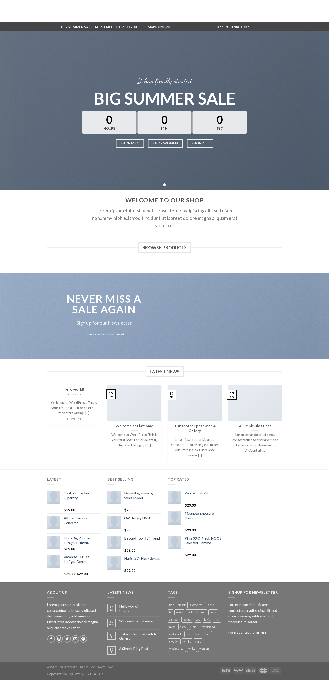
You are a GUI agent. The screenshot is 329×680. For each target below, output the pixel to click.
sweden (174, 641)
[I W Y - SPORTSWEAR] (164, 11)
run (188, 634)
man (217, 619)
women (204, 648)
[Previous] (46, 426)
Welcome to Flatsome (136, 621)
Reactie (124, 611)
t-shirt (187, 641)
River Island (207, 627)
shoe (197, 634)
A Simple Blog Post (133, 648)
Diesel (211, 605)
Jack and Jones (196, 612)
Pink (193, 627)
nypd (172, 627)
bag (171, 605)
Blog (84, 667)
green (179, 612)
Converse (196, 605)
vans (198, 641)
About (52, 667)
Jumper (174, 619)
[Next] (283, 426)
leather (187, 619)
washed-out (176, 648)
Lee (198, 619)
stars (207, 634)
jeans (213, 612)
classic (182, 605)
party (183, 627)
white (191, 648)
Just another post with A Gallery (137, 636)
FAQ (111, 667)
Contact (98, 667)
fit (170, 612)
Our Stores (68, 667)
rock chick (175, 634)
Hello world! (128, 606)
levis (207, 619)
